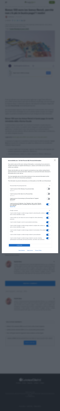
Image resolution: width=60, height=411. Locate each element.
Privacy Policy (38, 250)
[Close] (55, 160)
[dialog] (30, 205)
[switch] (48, 189)
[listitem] (30, 185)
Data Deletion (22, 250)
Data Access (30, 250)
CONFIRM (19, 245)
